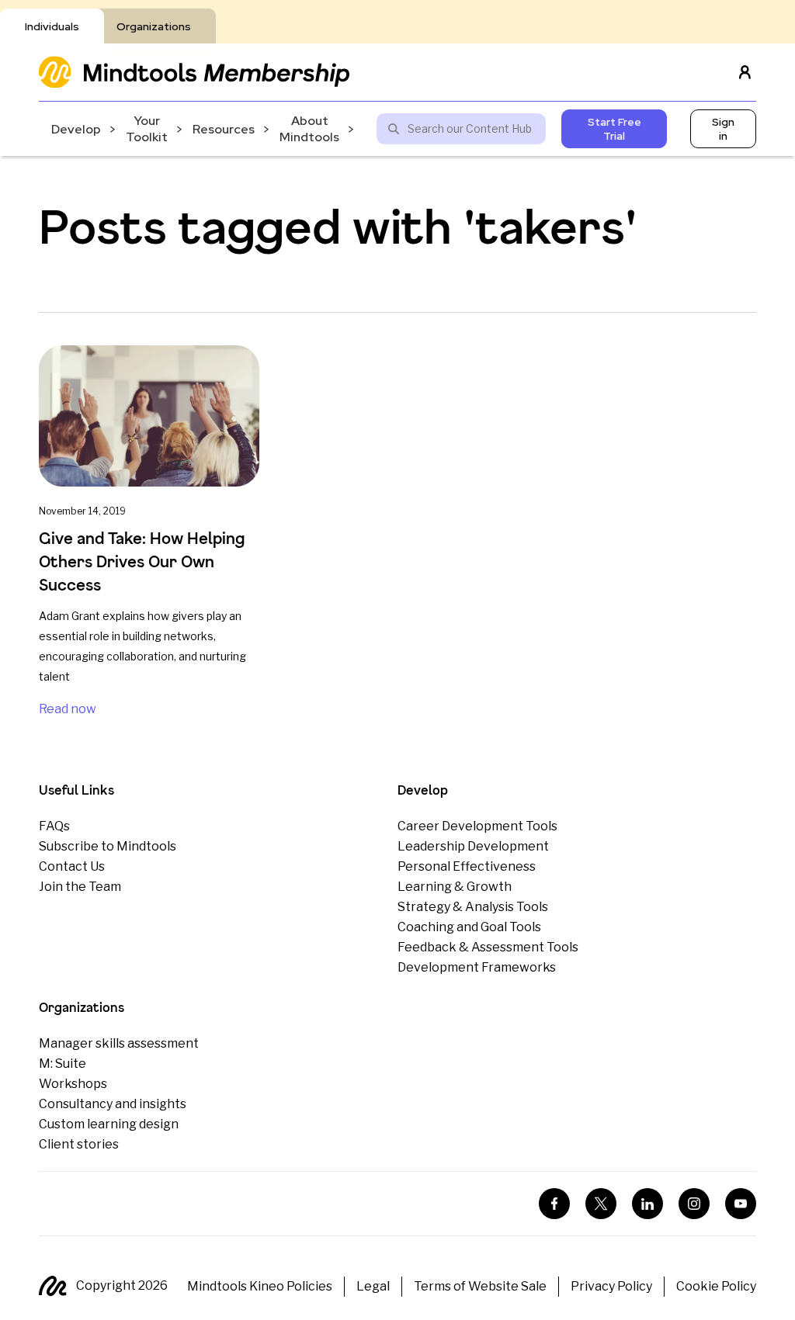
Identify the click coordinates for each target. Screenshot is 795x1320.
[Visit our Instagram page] (694, 1203)
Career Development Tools (477, 826)
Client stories (79, 1144)
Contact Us (72, 866)
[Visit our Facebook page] (554, 1203)
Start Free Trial (614, 129)
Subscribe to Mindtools (107, 846)
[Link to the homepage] (194, 72)
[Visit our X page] (600, 1203)
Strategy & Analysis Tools (473, 906)
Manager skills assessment (119, 1043)
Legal (373, 1286)
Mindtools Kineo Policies (259, 1286)
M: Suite (62, 1063)
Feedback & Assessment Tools (488, 947)
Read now (67, 709)
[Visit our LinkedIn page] (647, 1203)
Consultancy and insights (112, 1104)
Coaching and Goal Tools (469, 927)
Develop (76, 129)
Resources (224, 129)
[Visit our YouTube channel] (740, 1203)
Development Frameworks (477, 967)
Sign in (723, 129)
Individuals (52, 26)
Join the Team (80, 886)
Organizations (153, 26)
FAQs (54, 826)
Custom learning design (109, 1124)
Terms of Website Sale (480, 1286)
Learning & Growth (455, 886)
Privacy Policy (611, 1286)
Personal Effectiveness (467, 866)
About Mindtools (309, 129)
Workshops (73, 1083)
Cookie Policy (716, 1286)
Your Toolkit (147, 129)
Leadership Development (473, 846)
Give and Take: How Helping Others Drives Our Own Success (142, 561)
